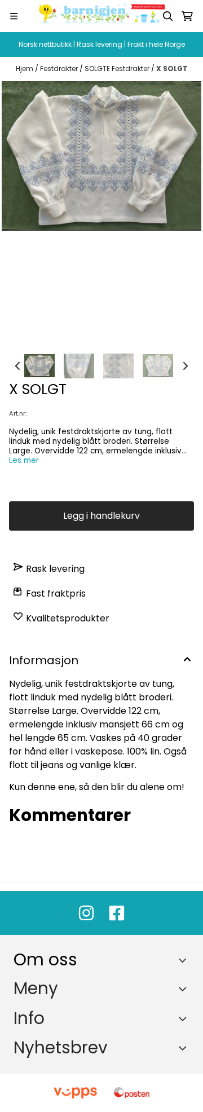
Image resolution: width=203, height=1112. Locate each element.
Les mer (24, 460)
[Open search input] (168, 16)
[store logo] (101, 16)
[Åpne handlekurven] (187, 16)
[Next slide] (185, 366)
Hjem (25, 68)
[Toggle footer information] (185, 960)
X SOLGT (172, 68)
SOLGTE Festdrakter (118, 68)
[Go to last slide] (18, 366)
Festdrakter (60, 68)
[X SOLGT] (101, 156)
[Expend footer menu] (185, 988)
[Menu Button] (14, 16)
